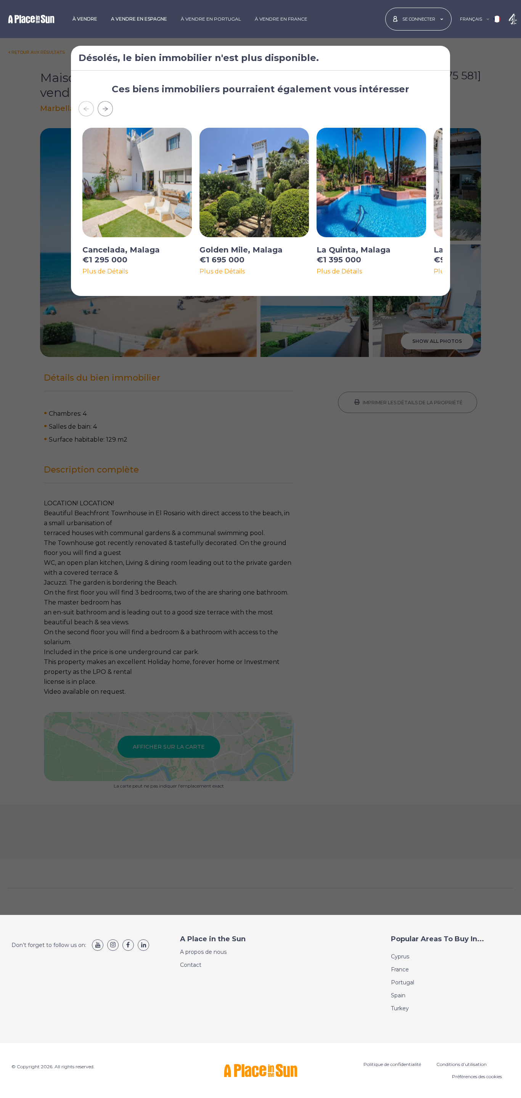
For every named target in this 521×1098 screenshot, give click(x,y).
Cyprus (400, 956)
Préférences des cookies (477, 1076)
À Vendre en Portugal (211, 19)
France (400, 969)
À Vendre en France (281, 19)
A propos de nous (203, 951)
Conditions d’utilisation (461, 1064)
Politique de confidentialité (392, 1064)
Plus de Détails (105, 271)
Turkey (400, 1008)
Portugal (402, 982)
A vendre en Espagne (139, 19)
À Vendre (84, 19)
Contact (190, 964)
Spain (398, 995)
